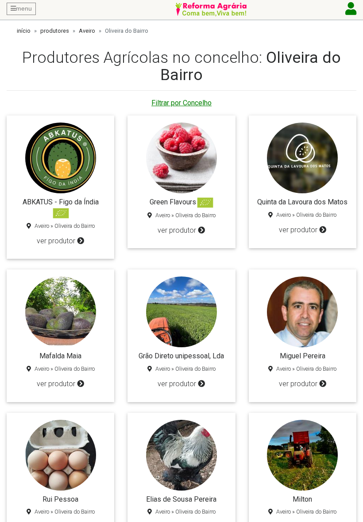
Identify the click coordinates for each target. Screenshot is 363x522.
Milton (302, 499)
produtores (54, 30)
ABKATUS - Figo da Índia (61, 202)
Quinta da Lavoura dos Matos (302, 202)
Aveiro (87, 30)
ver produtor (56, 241)
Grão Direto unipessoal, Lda (181, 356)
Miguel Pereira (302, 356)
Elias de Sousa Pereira (181, 499)
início (24, 30)
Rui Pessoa (60, 499)
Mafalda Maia (60, 356)
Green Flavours (173, 202)
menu (24, 8)
